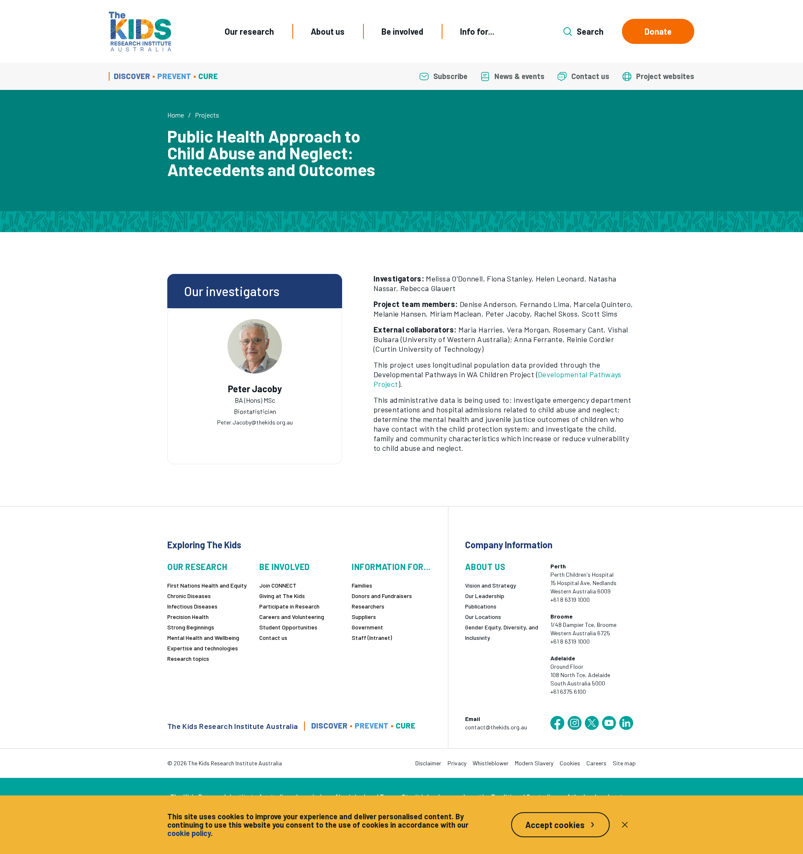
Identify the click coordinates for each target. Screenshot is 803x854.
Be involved (402, 31)
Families (362, 585)
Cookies (570, 763)
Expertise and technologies (202, 648)
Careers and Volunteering (291, 616)
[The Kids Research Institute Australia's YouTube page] (609, 723)
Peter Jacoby (255, 389)
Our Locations (483, 616)
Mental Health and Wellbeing (203, 637)
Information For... (391, 567)
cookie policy (189, 833)
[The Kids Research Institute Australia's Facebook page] (557, 723)
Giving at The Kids (282, 595)
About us (328, 31)
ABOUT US (485, 567)
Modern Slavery (534, 763)
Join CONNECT (278, 585)
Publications (480, 606)
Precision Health (188, 616)
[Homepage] (140, 31)
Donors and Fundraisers (382, 595)
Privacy (457, 763)
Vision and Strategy (490, 585)
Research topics (188, 658)
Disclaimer (428, 763)
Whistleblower (491, 763)
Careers (596, 763)
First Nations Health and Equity (207, 585)
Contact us (273, 637)
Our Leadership (484, 595)
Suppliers (364, 616)
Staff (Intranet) (372, 637)
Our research (249, 31)
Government (367, 627)
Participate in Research (289, 606)
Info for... (477, 31)
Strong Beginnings (190, 627)
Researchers (368, 606)
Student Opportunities (288, 627)
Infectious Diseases (192, 606)
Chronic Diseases (189, 595)
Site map (624, 763)
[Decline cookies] (625, 825)
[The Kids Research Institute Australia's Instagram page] (575, 723)
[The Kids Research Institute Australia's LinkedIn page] (626, 723)
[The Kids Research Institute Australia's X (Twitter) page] (592, 723)
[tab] (238, 415)
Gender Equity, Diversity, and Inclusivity (501, 632)
